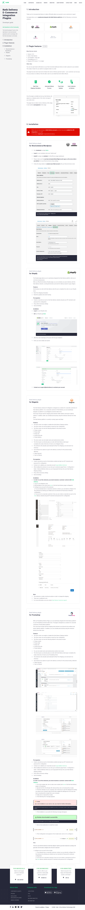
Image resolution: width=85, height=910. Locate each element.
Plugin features (9, 43)
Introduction (8, 40)
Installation (8, 46)
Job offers (31, 891)
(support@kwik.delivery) (61, 465)
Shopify (8, 52)
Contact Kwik (69, 2)
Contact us (43, 877)
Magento (8, 55)
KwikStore (52, 2)
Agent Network (60, 2)
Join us (67, 877)
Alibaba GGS (39, 2)
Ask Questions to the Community (11, 27)
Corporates (31, 2)
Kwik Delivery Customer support (59, 600)
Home (25, 2)
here (47, 150)
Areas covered (15, 900)
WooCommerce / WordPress (10, 49)
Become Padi (31, 900)
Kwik (35, 495)
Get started (20, 879)
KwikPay (45, 2)
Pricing (13, 893)
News (75, 2)
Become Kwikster (33, 898)
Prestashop (9, 59)
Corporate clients (16, 891)
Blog (29, 896)
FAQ (29, 893)
